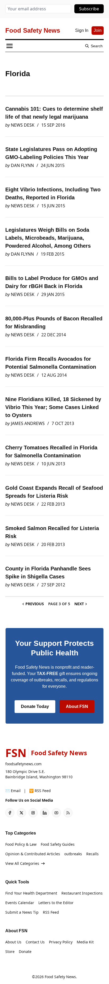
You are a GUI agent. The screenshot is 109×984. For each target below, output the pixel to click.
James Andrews (28, 423)
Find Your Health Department (31, 893)
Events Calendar (19, 902)
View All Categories (22, 863)
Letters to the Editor (56, 902)
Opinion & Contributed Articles (32, 853)
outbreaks (73, 853)
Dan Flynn (22, 165)
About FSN (77, 706)
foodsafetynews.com (23, 763)
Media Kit (85, 941)
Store (10, 951)
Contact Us (35, 941)
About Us (13, 941)
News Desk (22, 125)
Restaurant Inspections (82, 893)
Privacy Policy (60, 941)
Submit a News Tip (22, 912)
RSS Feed (51, 912)
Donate (25, 951)
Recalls (92, 853)
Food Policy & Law (21, 844)
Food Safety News (60, 976)
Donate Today (35, 706)
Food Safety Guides (58, 844)
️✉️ (13, 790)
